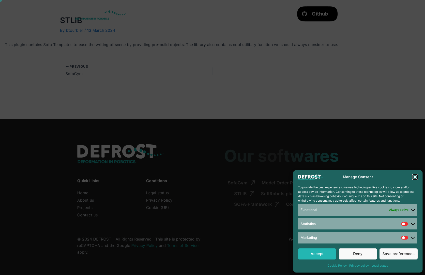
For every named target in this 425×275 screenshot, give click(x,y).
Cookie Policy (337, 265)
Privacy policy (359, 265)
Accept (317, 253)
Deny (358, 253)
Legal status (379, 265)
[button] (415, 177)
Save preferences (398, 253)
